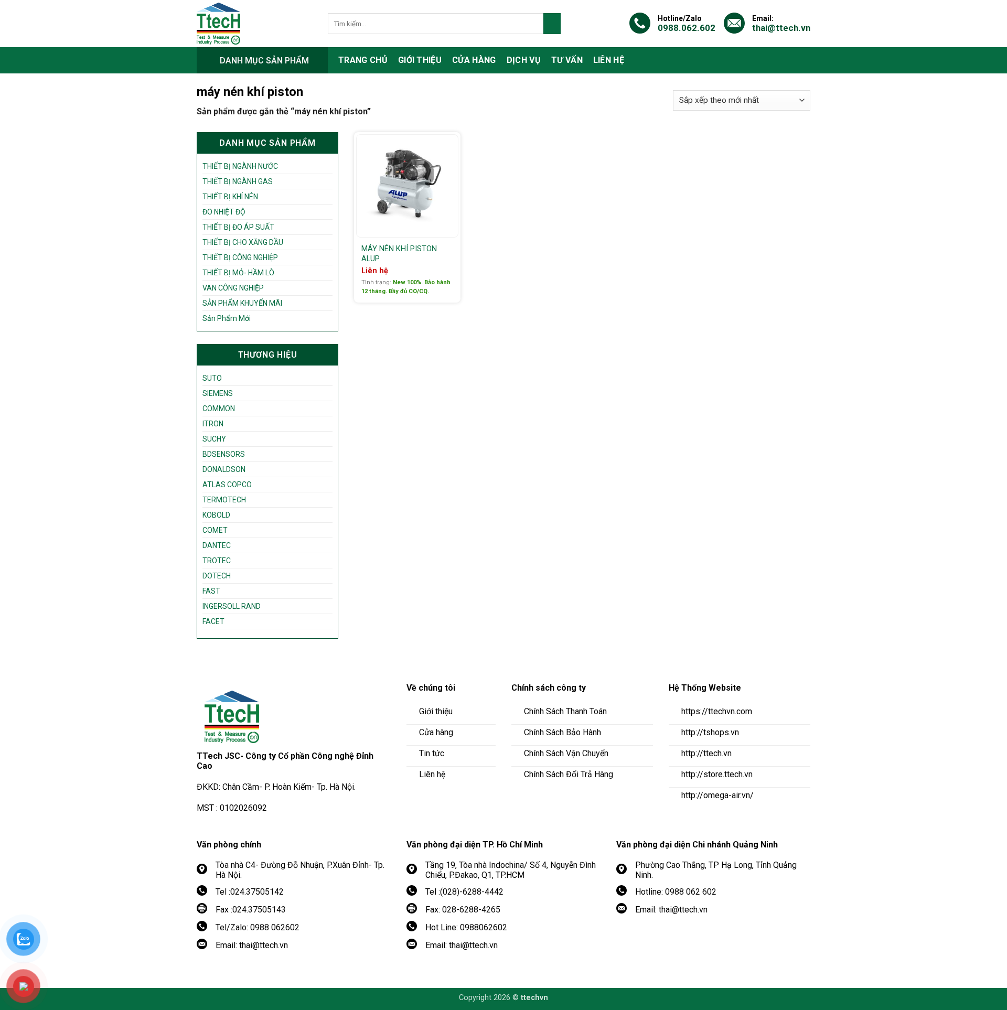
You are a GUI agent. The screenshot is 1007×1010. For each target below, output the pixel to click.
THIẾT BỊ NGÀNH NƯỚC (240, 166)
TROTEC (216, 560)
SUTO (212, 378)
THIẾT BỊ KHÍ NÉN (230, 196)
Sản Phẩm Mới (226, 318)
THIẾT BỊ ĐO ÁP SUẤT (238, 227)
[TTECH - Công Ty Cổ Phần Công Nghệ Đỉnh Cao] (254, 23)
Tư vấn (567, 60)
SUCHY (214, 439)
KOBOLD (216, 515)
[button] (262, 60)
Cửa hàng (474, 60)
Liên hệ (608, 60)
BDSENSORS (223, 454)
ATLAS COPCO (227, 484)
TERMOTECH (224, 500)
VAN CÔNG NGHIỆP (233, 288)
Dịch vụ (524, 60)
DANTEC (216, 545)
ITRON (212, 424)
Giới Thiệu (420, 60)
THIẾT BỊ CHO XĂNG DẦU (242, 242)
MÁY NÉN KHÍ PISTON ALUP (399, 253)
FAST (211, 591)
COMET (215, 530)
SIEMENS (217, 393)
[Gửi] (552, 23)
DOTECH (216, 576)
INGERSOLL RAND (231, 606)
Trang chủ (363, 60)
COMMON (218, 408)
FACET (213, 621)
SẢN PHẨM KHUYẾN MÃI (242, 303)
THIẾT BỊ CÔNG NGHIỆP (240, 257)
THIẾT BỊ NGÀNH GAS (237, 181)
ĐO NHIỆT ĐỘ (223, 212)
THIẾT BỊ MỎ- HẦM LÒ (238, 272)
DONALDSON (223, 469)
